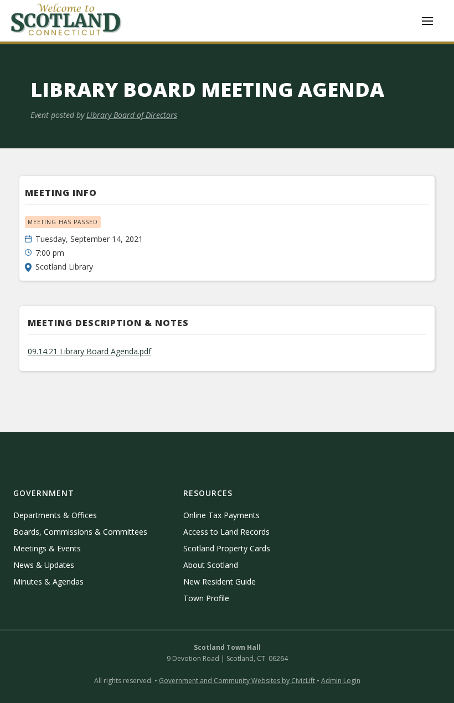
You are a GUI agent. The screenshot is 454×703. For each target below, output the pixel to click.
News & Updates (43, 565)
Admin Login (340, 680)
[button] (427, 21)
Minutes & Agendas (48, 581)
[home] (66, 20)
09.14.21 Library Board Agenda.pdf (89, 351)
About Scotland (210, 565)
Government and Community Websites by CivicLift (237, 680)
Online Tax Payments (221, 515)
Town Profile (206, 598)
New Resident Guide (219, 581)
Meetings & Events (47, 548)
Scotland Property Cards (226, 548)
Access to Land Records (226, 531)
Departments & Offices (55, 515)
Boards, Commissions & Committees (80, 531)
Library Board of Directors (131, 115)
